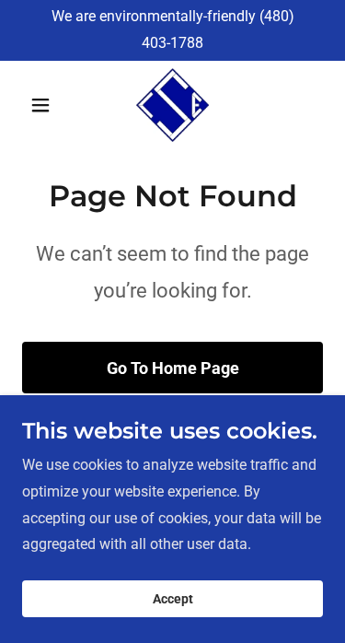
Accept (173, 598)
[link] (173, 105)
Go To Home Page (173, 368)
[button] (44, 105)
